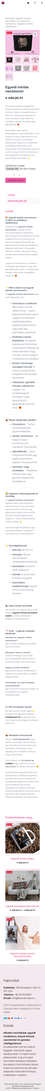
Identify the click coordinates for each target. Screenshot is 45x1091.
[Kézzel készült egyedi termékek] (3, 3)
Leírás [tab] (11, 195)
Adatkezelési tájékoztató (25, 1005)
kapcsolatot (10, 766)
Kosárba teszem (16, 180)
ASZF (6, 1005)
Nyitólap (9, 18)
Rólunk (36, 1088)
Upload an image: (15, 165)
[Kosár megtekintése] (28, 3)
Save (10, 33)
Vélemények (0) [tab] (17, 201)
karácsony (10, 23)
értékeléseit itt (12, 717)
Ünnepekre (23, 21)
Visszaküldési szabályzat (17, 1008)
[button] (35, 3)
